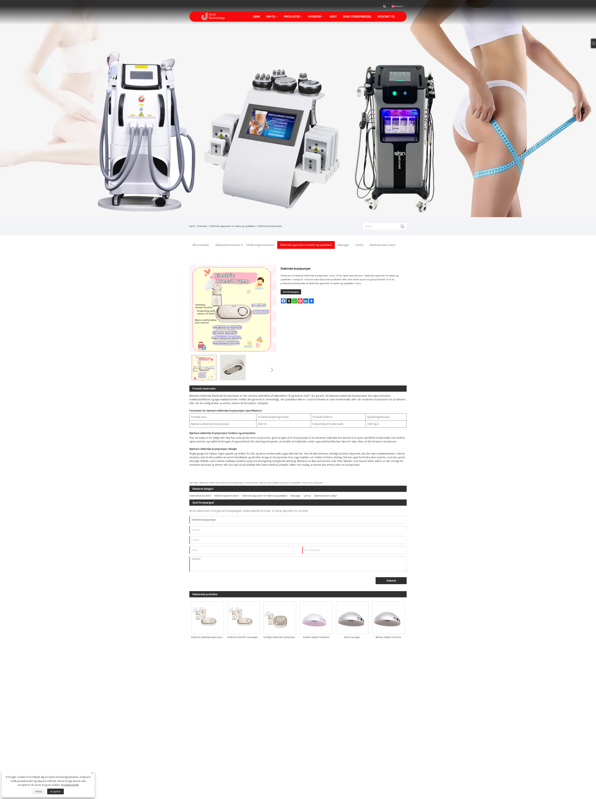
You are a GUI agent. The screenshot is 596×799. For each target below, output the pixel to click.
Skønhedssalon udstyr (325, 495)
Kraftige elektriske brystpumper (280, 637)
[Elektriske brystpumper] (204, 367)
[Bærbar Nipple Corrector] (388, 617)
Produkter (202, 226)
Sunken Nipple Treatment (316, 637)
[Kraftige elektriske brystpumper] (280, 617)
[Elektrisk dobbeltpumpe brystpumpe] (207, 617)
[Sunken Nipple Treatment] (316, 617)
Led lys (307, 495)
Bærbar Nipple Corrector (388, 637)
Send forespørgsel (291, 292)
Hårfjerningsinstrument (226, 495)
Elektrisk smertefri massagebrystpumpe (244, 637)
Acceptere (55, 791)
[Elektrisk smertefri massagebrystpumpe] (244, 617)
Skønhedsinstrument (200, 495)
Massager (296, 495)
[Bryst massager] (352, 617)
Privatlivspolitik (70, 785)
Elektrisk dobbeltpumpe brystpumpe (208, 637)
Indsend (391, 580)
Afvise (39, 791)
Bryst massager (352, 637)
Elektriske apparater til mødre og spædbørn (232, 226)
